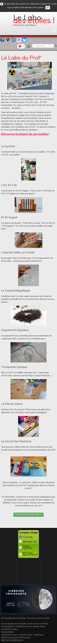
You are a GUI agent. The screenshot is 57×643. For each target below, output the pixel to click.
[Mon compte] (28, 46)
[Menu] (53, 32)
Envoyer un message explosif (28, 514)
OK (47, 8)
